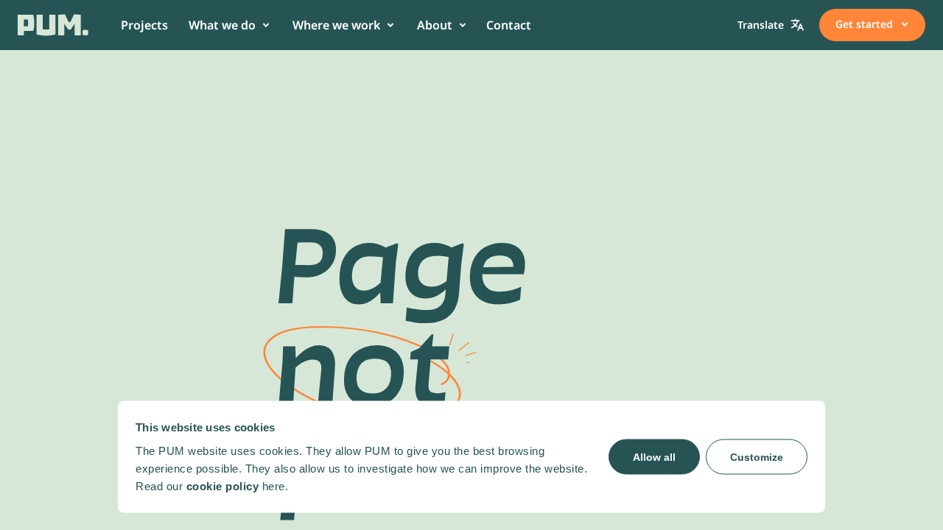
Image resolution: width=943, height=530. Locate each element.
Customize (756, 456)
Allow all (654, 456)
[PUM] (53, 25)
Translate (760, 25)
